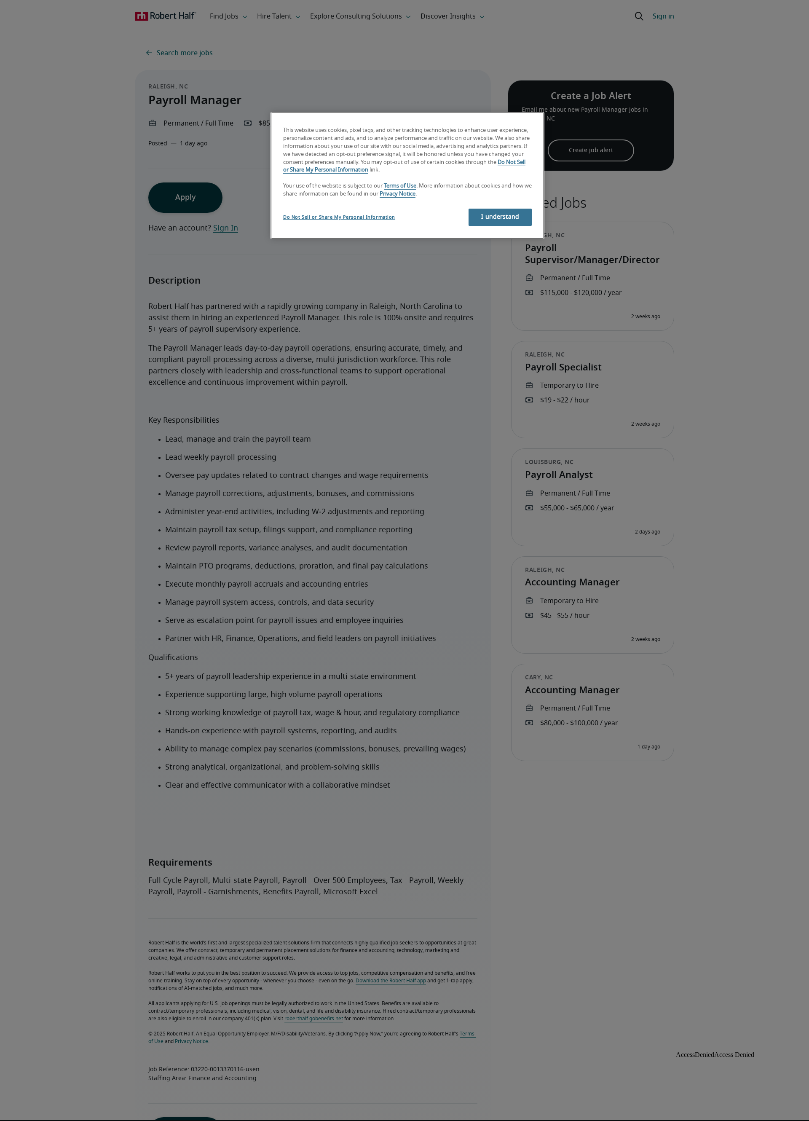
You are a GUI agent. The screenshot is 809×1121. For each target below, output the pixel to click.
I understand (500, 217)
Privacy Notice (397, 194)
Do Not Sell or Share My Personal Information (339, 217)
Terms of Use (400, 186)
